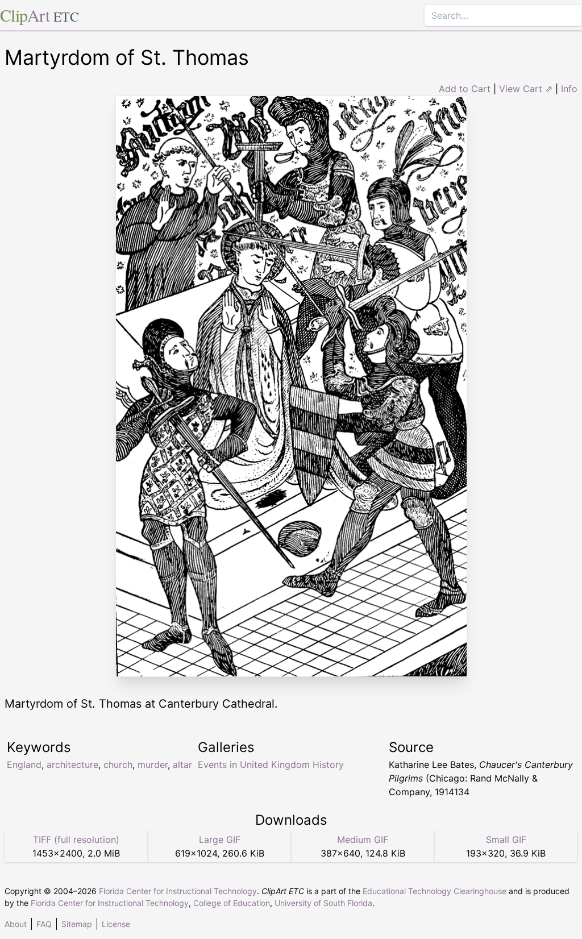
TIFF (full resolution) (76, 839)
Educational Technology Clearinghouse (434, 891)
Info (569, 88)
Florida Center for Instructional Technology (178, 891)
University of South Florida (323, 903)
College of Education (231, 903)
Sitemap (76, 924)
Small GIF (506, 839)
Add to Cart (464, 88)
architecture (72, 764)
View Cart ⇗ (525, 88)
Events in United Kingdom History (271, 764)
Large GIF (219, 839)
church (117, 764)
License (116, 924)
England (24, 764)
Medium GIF (362, 839)
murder (153, 764)
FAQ (44, 924)
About (16, 924)
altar (182, 764)
